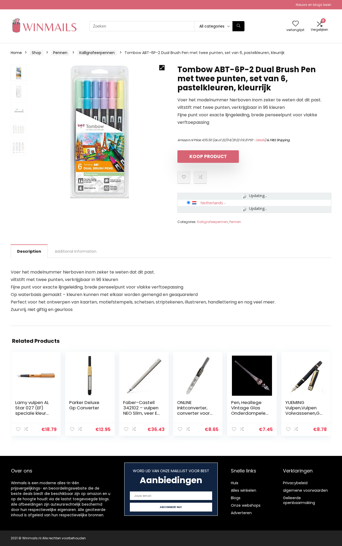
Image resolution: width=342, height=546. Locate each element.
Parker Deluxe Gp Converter (84, 405)
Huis (234, 483)
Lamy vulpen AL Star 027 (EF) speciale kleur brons (32, 410)
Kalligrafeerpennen (97, 52)
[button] (162, 67)
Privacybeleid (295, 483)
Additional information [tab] (75, 251)
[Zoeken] (238, 26)
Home (16, 52)
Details (260, 140)
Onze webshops (246, 505)
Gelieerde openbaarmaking (299, 500)
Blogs (235, 498)
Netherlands (211, 202)
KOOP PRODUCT (208, 156)
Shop (36, 52)
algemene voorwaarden (305, 490)
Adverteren (241, 513)
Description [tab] (29, 251)
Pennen (60, 52)
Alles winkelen (243, 490)
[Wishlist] (295, 24)
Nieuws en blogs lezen (313, 4)
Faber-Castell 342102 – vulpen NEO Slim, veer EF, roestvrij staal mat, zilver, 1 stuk (141, 413)
